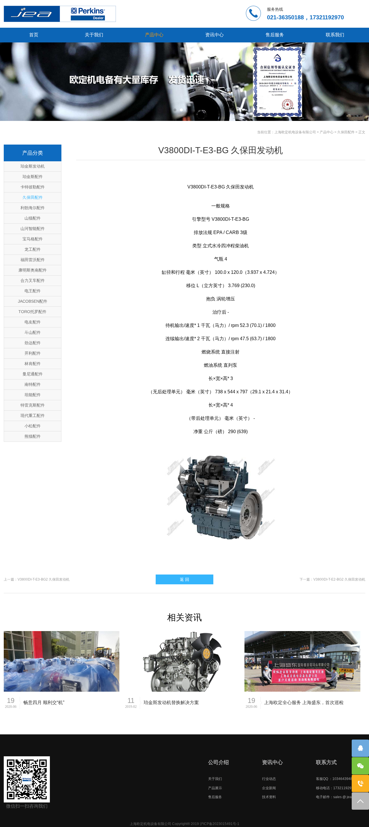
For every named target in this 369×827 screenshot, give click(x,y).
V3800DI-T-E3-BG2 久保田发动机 (43, 579)
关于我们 (94, 34)
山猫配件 (33, 218)
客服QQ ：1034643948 (334, 779)
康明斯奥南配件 (32, 270)
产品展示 (215, 788)
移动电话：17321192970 (335, 788)
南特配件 (33, 384)
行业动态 (269, 779)
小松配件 (33, 426)
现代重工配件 (32, 415)
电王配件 (33, 291)
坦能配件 (33, 394)
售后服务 (275, 34)
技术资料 (269, 797)
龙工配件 (33, 249)
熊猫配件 (33, 436)
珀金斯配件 (32, 176)
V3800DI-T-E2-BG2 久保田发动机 (339, 579)
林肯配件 (33, 363)
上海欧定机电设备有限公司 (295, 132)
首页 (33, 34)
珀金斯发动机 (32, 166)
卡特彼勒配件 (32, 187)
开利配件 (33, 353)
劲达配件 (33, 342)
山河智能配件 (32, 228)
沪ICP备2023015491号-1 (219, 824)
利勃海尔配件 (32, 207)
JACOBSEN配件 (32, 301)
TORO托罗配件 (32, 311)
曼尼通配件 (32, 374)
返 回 (184, 579)
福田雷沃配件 (32, 259)
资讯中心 (214, 34)
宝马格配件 (32, 239)
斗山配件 (33, 332)
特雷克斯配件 (32, 405)
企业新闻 (269, 788)
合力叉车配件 (32, 280)
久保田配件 (346, 132)
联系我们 (335, 34)
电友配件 (33, 322)
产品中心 (154, 34)
